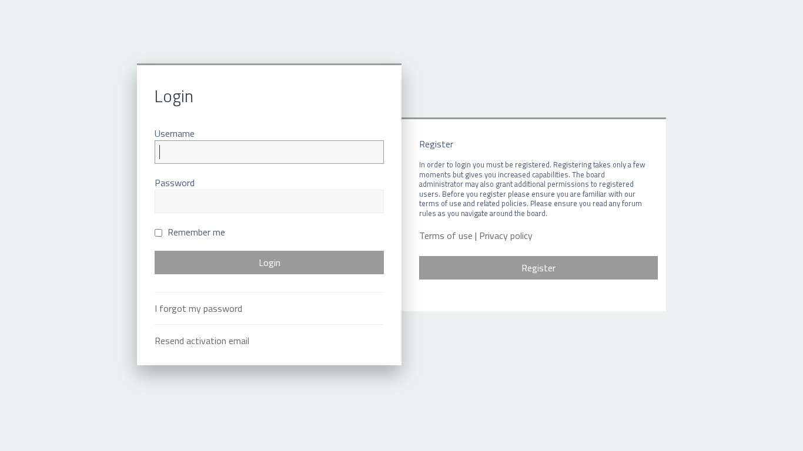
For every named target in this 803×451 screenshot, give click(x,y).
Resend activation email (202, 341)
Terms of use (446, 236)
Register (538, 268)
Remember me (195, 232)
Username (175, 133)
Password (175, 183)
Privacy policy (506, 236)
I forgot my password (198, 308)
